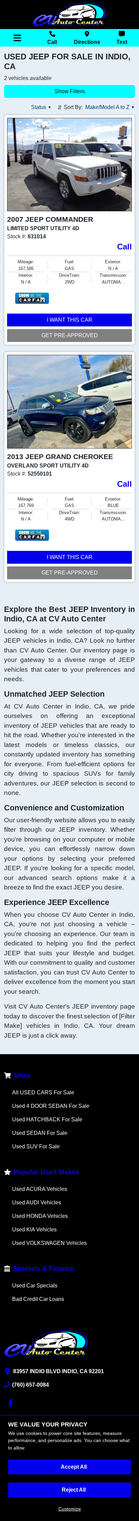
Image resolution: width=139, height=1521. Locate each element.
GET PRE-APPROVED (69, 335)
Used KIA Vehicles (34, 1229)
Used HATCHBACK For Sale (47, 1119)
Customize (69, 1509)
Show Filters (70, 91)
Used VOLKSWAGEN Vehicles (49, 1243)
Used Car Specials (34, 1285)
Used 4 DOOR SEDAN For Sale (50, 1106)
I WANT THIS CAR (69, 320)
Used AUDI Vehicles (36, 1202)
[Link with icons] (12, 1403)
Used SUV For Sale (36, 1146)
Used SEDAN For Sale (39, 1133)
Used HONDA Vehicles (40, 1216)
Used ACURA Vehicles (39, 1189)
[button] (41, 107)
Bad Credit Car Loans (38, 1299)
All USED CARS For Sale (43, 1092)
